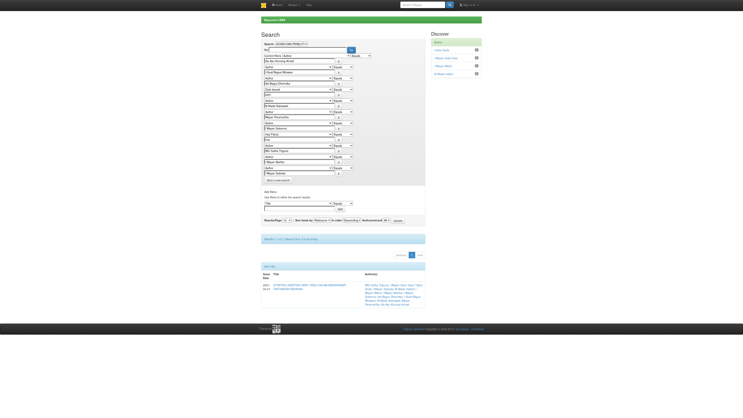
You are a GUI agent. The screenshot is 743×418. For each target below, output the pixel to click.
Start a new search (278, 180)
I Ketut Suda (441, 50)
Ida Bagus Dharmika (389, 297)
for (266, 50)
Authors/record (372, 220)
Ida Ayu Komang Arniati (395, 304)
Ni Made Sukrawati (388, 300)
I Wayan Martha (392, 293)
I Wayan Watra (443, 66)
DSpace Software (414, 329)
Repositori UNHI (274, 20)
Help (309, 5)
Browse (293, 5)
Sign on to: (469, 5)
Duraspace (462, 329)
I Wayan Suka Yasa (401, 285)
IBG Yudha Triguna (376, 285)
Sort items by (304, 220)
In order (337, 220)
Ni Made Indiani (404, 289)
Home (279, 5)
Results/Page (273, 220)
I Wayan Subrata (383, 289)
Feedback (478, 329)
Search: (269, 44)
